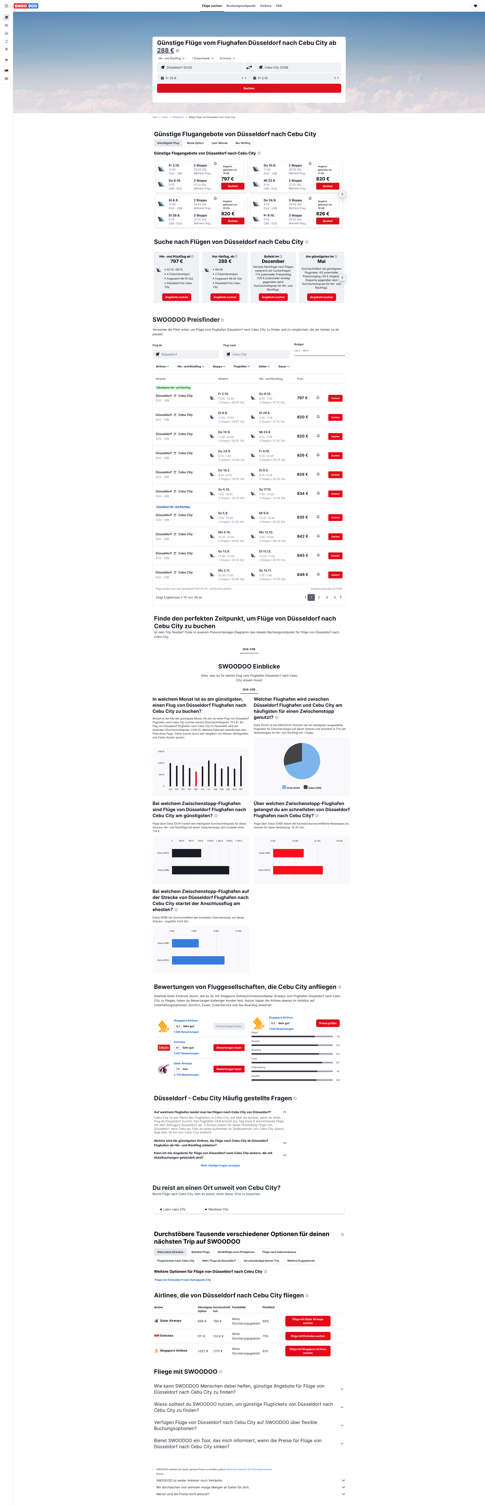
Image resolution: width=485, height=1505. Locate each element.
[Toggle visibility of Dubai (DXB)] (313, 787)
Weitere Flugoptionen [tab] (301, 1260)
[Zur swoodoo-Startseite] (26, 6)
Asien (165, 117)
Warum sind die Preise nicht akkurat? (182, 1494)
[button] (6, 6)
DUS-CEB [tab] (249, 649)
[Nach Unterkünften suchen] (6, 25)
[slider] (347, 355)
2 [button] (319, 597)
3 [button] (327, 597)
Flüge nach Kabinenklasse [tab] (279, 1252)
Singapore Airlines (186, 1020)
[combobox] (172, 58)
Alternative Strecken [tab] (170, 1252)
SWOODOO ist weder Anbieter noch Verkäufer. (189, 1480)
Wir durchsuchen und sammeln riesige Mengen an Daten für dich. (202, 1487)
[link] (176, 297)
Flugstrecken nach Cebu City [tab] (175, 1260)
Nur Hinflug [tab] (242, 142)
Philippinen (178, 117)
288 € (165, 50)
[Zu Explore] (6, 49)
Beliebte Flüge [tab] (201, 1252)
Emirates (179, 1041)
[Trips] (6, 60)
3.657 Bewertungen (186, 1053)
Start (155, 117)
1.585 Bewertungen (186, 1031)
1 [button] (311, 597)
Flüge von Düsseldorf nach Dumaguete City (183, 1279)
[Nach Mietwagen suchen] (6, 33)
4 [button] (335, 597)
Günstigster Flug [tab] (168, 142)
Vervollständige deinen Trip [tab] (261, 1260)
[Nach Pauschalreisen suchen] (6, 41)
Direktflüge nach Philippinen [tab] (236, 1252)
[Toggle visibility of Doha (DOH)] (291, 787)
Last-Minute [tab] (220, 142)
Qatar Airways (183, 1063)
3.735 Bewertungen (186, 1074)
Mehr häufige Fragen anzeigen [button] (220, 1165)
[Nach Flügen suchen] (6, 17)
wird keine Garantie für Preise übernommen (249, 1469)
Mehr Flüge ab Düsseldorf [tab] (219, 1260)
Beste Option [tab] (195, 142)
